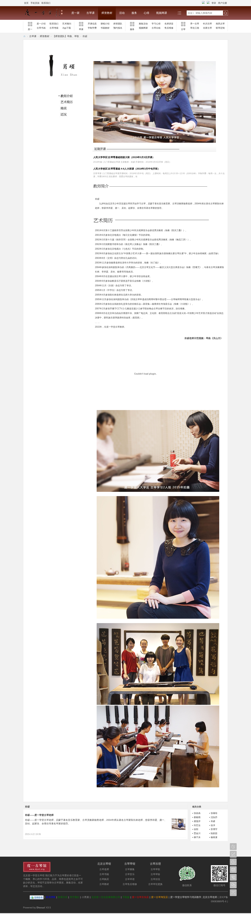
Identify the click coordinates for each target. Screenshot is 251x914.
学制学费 (92, 28)
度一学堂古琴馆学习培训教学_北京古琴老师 (193, 897)
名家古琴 (207, 28)
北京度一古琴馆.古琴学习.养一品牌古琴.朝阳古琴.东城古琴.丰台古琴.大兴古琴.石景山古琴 (24, 36)
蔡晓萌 (197, 817)
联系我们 (45, 3)
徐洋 (213, 825)
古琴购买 (104, 879)
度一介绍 (41, 23)
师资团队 (117, 23)
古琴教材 (104, 884)
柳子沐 (197, 837)
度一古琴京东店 (140, 897)
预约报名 (117, 28)
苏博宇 (214, 829)
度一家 (75, 12)
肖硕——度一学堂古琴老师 (39, 815)
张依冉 (197, 813)
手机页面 (35, 3)
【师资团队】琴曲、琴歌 (66, 36)
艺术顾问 (66, 23)
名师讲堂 (168, 23)
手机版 (126, 897)
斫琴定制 (220, 28)
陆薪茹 (214, 833)
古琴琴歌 (155, 869)
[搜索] (225, 13)
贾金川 (197, 833)
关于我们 (74, 897)
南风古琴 (220, 23)
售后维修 (168, 28)
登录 (214, 3)
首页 (26, 3)
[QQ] (37, 897)
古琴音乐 (130, 874)
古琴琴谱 (130, 879)
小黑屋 (85, 897)
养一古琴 (194, 23)
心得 (146, 12)
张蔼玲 (214, 813)
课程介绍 (105, 23)
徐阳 (196, 829)
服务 (134, 12)
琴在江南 (194, 28)
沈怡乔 (214, 817)
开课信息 (92, 23)
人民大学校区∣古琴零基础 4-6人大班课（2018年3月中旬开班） (126, 168)
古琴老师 (104, 869)
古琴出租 (156, 28)
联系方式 (62, 897)
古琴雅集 (130, 869)
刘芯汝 (197, 825)
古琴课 (90, 12)
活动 (122, 12)
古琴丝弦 (155, 879)
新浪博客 (50, 897)
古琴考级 (54, 28)
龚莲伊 (197, 821)
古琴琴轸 (155, 874)
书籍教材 (105, 28)
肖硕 (213, 821)
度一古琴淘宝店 (159, 897)
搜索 (190, 13)
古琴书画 (41, 28)
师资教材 (106, 12)
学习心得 (156, 23)
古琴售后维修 (130, 884)
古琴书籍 (104, 874)
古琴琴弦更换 (155, 884)
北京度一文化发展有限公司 (105, 897)
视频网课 (161, 12)
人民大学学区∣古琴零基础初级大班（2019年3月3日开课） (124, 157)
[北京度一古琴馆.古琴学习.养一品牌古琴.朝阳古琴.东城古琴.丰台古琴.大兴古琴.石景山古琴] (45, 13)
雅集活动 (143, 23)
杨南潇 (214, 837)
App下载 (66, 28)
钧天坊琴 (207, 23)
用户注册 (222, 3)
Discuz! (41, 907)
